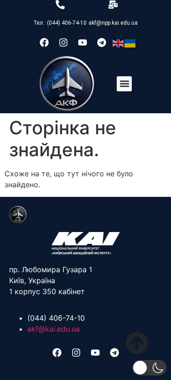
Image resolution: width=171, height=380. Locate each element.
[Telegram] (102, 42)
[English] (118, 42)
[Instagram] (63, 42)
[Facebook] (44, 42)
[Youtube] (82, 42)
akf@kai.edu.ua (53, 328)
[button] (124, 83)
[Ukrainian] (130, 42)
